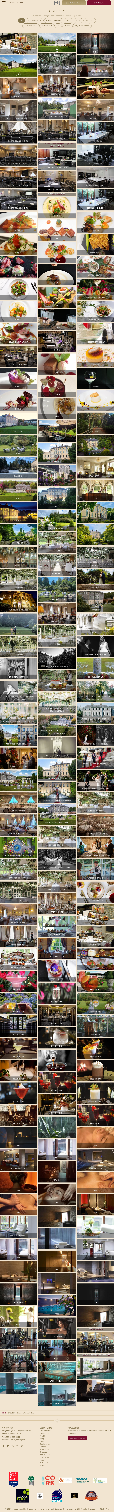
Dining (68, 21)
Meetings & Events (53, 21)
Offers (20, 3)
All (21, 21)
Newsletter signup (77, 1438)
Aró (107, 1509)
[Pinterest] (22, 1446)
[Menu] (3, 3)
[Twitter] (8, 1446)
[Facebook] (3, 1446)
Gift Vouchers (45, 1430)
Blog (42, 1438)
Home (4, 1413)
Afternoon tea (31, 26)
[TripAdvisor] (17, 1446)
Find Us (43, 1436)
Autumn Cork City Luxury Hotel (45, 1457)
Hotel (78, 21)
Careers (43, 1446)
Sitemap (43, 1452)
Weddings (90, 21)
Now (99, 2)
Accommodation (34, 21)
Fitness (67, 26)
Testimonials (45, 1444)
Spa (58, 26)
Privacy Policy (46, 1449)
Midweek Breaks (44, 1464)
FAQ (42, 1441)
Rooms (12, 3)
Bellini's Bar (47, 26)
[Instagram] (12, 1446)
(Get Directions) (14, 1433)
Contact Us (44, 1433)
